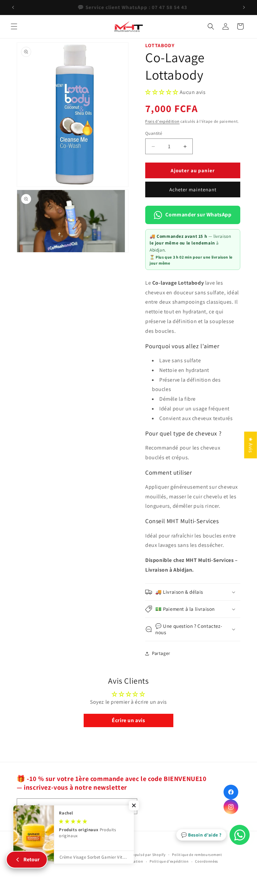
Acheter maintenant (193, 189)
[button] (14, 26)
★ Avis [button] (250, 445)
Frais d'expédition (162, 121)
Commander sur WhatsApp (198, 214)
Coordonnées (206, 861)
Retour (31, 859)
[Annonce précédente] (13, 7)
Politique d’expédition (169, 861)
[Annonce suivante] (244, 7)
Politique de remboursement (197, 854)
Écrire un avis (128, 720)
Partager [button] (161, 653)
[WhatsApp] (240, 835)
